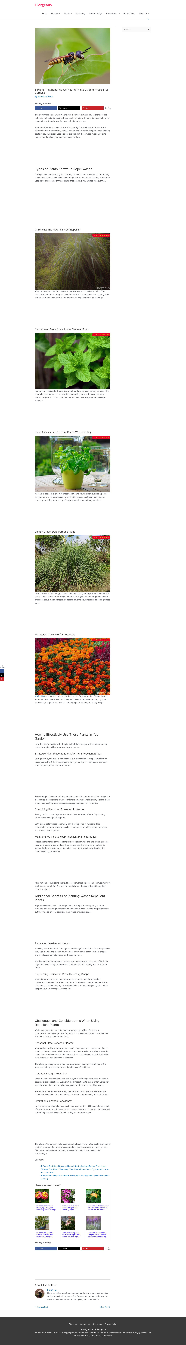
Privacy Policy (111, 1324)
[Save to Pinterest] (2, 679)
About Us (143, 13)
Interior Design (95, 13)
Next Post (105, 1307)
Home (44, 13)
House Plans (129, 13)
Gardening (80, 13)
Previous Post (41, 1307)
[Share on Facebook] (2, 671)
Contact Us (85, 1324)
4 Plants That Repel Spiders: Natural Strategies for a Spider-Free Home (73, 1166)
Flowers (54, 13)
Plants (67, 13)
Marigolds (39, 696)
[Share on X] (2, 675)
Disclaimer (97, 1324)
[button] (148, 18)
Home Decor (112, 13)
